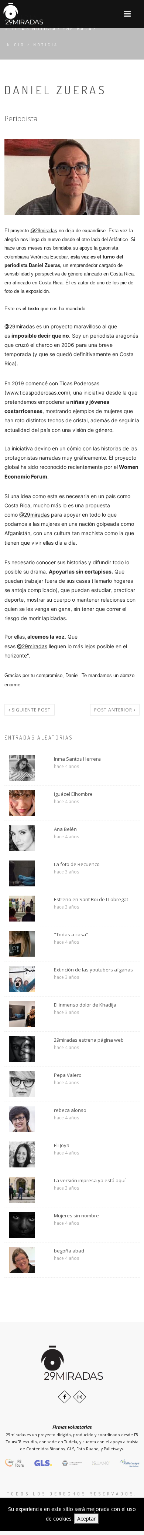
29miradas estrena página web (89, 1040)
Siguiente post (30, 710)
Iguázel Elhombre (73, 794)
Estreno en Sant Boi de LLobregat (91, 899)
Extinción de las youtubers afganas (93, 969)
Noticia (45, 44)
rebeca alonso (70, 1110)
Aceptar (86, 1518)
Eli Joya (61, 1145)
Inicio (14, 44)
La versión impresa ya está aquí (90, 1180)
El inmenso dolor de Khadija (85, 1004)
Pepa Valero (68, 1075)
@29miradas (43, 230)
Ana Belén (65, 829)
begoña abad (69, 1250)
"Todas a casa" (71, 934)
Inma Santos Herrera (77, 758)
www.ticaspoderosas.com (37, 392)
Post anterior (114, 710)
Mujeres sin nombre (76, 1215)
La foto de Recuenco (77, 864)
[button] (127, 14)
